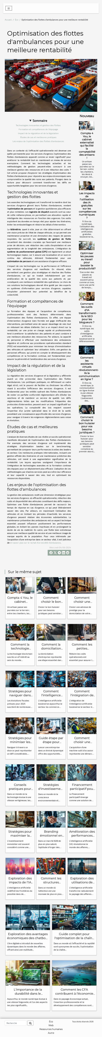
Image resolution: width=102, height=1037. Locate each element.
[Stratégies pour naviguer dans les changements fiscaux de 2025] (20, 678)
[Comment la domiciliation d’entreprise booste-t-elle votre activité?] (51, 632)
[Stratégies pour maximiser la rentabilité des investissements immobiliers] (20, 819)
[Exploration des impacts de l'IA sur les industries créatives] (20, 866)
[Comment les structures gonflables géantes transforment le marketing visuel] (51, 866)
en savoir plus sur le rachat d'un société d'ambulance (35, 542)
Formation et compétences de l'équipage (38, 129)
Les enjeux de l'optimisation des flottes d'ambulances (38, 141)
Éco (16, 19)
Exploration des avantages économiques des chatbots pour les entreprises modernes (27, 940)
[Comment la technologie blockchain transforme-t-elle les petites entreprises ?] (20, 632)
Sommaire (40, 120)
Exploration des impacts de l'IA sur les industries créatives (20, 884)
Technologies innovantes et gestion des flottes (38, 125)
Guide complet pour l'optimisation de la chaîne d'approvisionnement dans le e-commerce (74, 940)
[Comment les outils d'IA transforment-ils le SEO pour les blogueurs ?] (87, 296)
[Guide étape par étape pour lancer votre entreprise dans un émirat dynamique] (51, 725)
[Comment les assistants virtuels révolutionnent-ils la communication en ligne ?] (87, 350)
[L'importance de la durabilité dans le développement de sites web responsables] (28, 972)
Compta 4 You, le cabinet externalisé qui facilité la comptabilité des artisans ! (87, 145)
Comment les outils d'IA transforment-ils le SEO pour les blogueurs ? (88, 313)
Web (51, 1025)
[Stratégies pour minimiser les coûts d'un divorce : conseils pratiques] (20, 725)
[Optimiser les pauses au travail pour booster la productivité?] (87, 245)
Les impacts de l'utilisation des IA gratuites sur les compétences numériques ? (87, 205)
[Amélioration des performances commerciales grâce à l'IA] (82, 819)
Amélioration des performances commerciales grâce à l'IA (82, 837)
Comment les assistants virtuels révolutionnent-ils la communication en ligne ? (89, 368)
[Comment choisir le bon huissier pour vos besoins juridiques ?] (87, 409)
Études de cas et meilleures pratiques (38, 137)
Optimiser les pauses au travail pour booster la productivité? (87, 261)
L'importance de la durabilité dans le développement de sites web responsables (27, 995)
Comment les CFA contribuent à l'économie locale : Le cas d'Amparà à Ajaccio (74, 995)
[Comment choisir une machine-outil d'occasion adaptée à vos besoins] (82, 725)
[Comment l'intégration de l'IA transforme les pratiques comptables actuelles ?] (82, 678)
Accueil (8, 19)
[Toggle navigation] (8, 8)
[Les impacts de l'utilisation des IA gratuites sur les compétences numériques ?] (87, 185)
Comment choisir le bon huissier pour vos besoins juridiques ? (87, 425)
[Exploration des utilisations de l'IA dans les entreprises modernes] (82, 866)
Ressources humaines (51, 1029)
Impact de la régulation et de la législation (38, 133)
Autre (51, 1033)
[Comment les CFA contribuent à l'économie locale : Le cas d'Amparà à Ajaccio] (74, 972)
